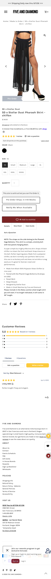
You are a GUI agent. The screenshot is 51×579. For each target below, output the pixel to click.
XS (5, 165)
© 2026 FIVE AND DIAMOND (12, 574)
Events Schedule (9, 453)
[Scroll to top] (45, 573)
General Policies (8, 489)
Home (5, 21)
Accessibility (7, 494)
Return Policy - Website (11, 486)
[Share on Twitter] (15, 304)
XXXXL (21, 172)
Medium (23, 165)
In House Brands (8, 461)
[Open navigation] (7, 11)
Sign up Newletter (9, 467)
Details (7, 226)
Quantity (6, 183)
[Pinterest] (6, 570)
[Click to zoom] (45, 35)
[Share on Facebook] (10, 304)
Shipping (5, 125)
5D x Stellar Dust (11, 109)
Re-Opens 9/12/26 (9, 531)
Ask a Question (10, 233)
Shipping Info (7, 481)
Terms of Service (8, 491)
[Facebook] (3, 570)
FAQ (3, 456)
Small (13, 165)
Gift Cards (6, 459)
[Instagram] (10, 570)
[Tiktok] (14, 570)
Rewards (5, 464)
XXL (5, 172)
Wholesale (6, 469)
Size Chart (18, 226)
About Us (5, 448)
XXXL (13, 172)
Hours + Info (7, 516)
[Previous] (6, 66)
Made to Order (16, 21)
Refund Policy (7, 483)
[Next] (45, 66)
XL (40, 165)
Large (32, 165)
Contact (5, 451)
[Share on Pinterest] (21, 304)
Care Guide (30, 226)
